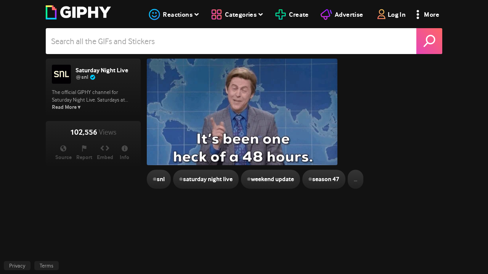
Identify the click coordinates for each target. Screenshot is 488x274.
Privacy (17, 266)
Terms (46, 266)
